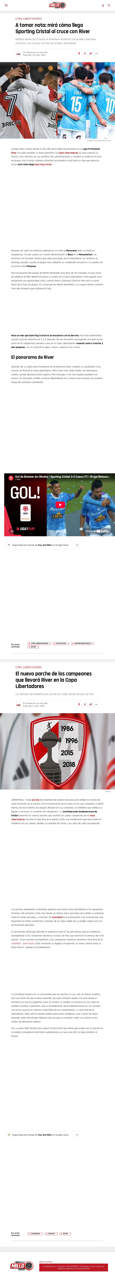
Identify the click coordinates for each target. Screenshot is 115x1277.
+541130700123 (72, 1266)
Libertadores (28, 943)
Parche (51, 1234)
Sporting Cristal (43, 164)
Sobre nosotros (46, 1262)
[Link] (90, 53)
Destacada (61, 643)
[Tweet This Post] (85, 53)
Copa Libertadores (68, 152)
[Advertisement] (57, 188)
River (14, 152)
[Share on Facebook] (79, 53)
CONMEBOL (16, 943)
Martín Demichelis (82, 643)
